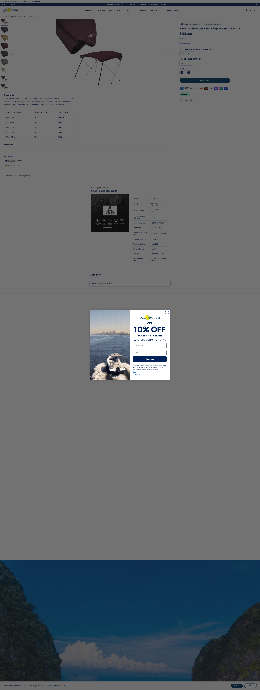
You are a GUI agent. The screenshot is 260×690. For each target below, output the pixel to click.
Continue (150, 359)
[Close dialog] (167, 312)
